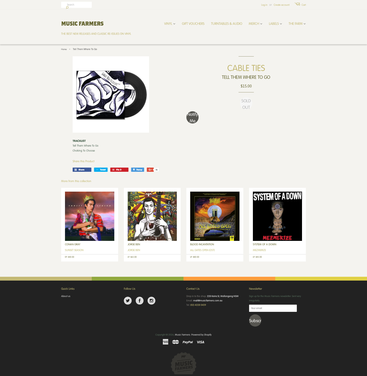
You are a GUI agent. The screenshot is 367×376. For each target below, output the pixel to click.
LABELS (274, 23)
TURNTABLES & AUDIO (226, 23)
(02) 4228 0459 (198, 305)
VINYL (168, 23)
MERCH (254, 23)
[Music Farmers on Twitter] (128, 301)
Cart (304, 4)
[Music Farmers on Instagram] (151, 301)
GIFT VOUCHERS (193, 23)
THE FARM (296, 23)
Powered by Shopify (201, 334)
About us (65, 296)
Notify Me (192, 117)
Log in (264, 4)
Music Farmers (182, 334)
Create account (281, 4)
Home (64, 49)
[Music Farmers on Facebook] (140, 301)
